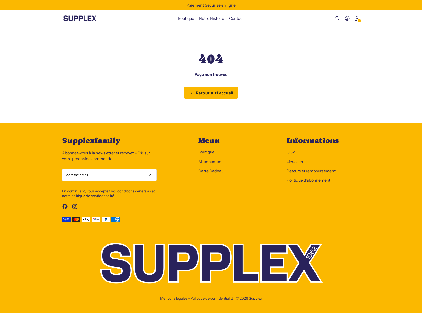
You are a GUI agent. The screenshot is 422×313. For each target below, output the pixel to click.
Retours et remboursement (311, 170)
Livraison (295, 161)
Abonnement (210, 161)
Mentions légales (173, 298)
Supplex (255, 298)
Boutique (206, 152)
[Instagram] (75, 206)
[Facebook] (65, 206)
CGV (291, 152)
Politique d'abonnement (308, 180)
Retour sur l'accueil (214, 92)
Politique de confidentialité (211, 298)
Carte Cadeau (210, 170)
